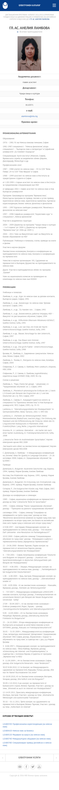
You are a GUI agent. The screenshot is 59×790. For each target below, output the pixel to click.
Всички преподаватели (31, 32)
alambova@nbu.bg (29, 116)
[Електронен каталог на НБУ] (5, 5)
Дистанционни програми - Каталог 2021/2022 (24, 15)
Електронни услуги (29, 757)
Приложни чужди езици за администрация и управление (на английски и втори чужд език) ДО (29, 17)
